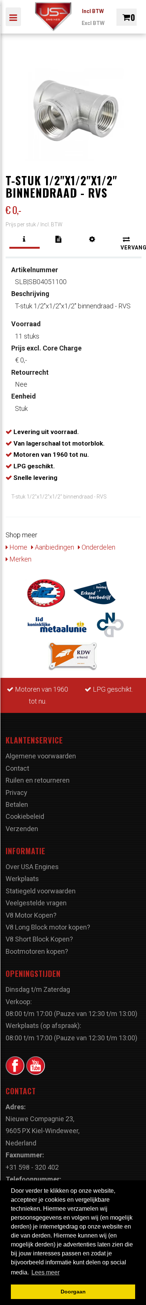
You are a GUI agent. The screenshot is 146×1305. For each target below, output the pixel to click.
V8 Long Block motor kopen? (48, 927)
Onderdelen (97, 547)
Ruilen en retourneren (38, 780)
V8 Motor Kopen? (31, 915)
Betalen (17, 804)
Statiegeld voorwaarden (41, 891)
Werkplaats (22, 879)
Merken (19, 559)
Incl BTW (93, 11)
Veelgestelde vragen (36, 903)
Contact (17, 768)
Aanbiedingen (53, 547)
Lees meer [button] (45, 1272)
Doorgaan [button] (73, 1292)
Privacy (16, 792)
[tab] (24, 239)
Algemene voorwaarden (41, 756)
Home (17, 547)
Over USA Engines (32, 867)
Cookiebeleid (25, 816)
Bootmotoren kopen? (37, 951)
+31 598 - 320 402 (32, 1167)
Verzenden (22, 829)
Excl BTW (93, 23)
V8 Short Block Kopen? (39, 939)
